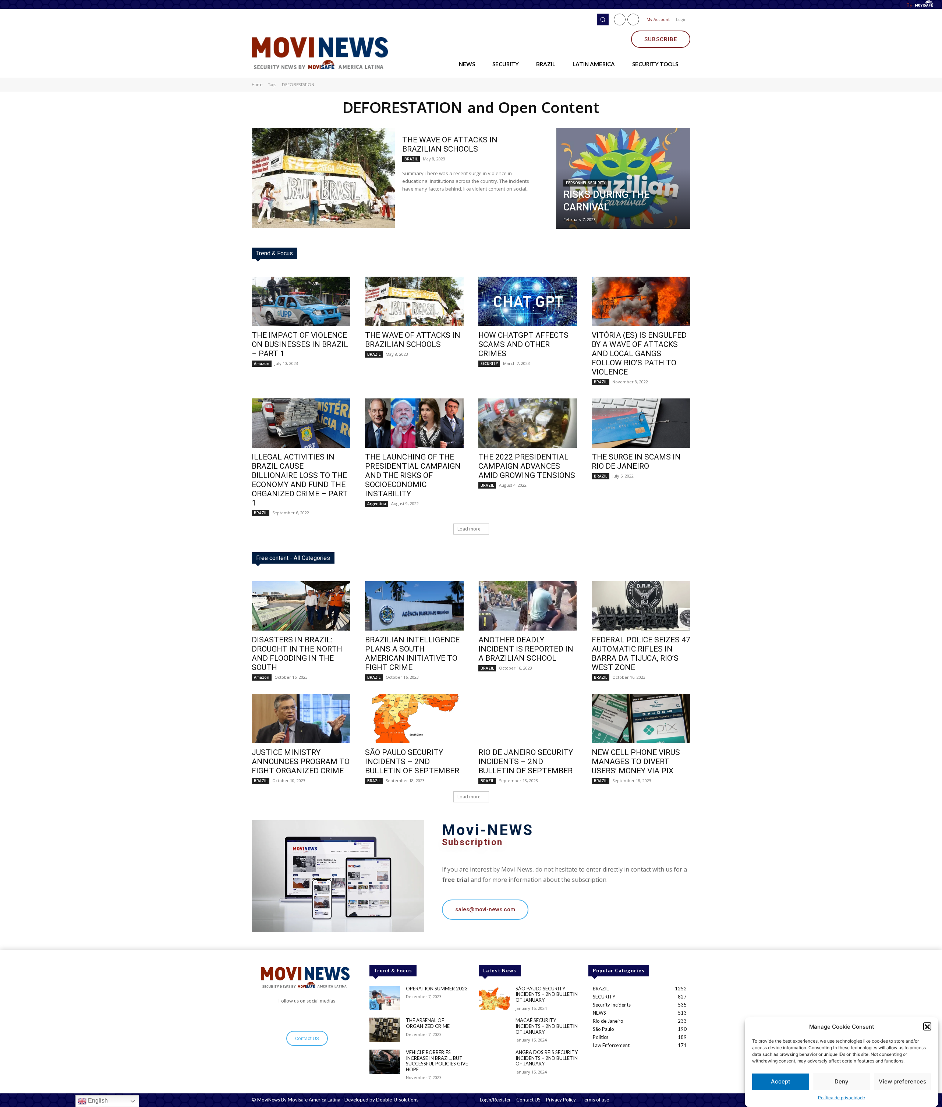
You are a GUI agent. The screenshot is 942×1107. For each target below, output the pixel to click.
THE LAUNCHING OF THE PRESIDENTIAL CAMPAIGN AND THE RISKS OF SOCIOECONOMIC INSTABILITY (413, 475)
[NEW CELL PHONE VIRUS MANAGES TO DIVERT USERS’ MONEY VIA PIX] (641, 718)
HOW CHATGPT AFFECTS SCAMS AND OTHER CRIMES (523, 344)
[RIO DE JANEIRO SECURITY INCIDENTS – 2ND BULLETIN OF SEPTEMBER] (527, 718)
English (97, 1100)
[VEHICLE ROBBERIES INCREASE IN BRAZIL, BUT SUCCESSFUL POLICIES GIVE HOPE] (384, 1062)
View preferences (902, 1081)
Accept (780, 1081)
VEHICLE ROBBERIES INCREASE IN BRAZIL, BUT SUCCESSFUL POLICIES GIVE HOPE (437, 1060)
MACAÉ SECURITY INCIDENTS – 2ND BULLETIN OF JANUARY (547, 1026)
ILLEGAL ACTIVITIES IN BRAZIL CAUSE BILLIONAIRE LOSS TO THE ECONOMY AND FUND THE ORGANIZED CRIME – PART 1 (300, 480)
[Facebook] (620, 19)
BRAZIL (411, 159)
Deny (842, 1081)
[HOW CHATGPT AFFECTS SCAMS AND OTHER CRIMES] (527, 301)
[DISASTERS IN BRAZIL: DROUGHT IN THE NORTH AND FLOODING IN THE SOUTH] (301, 606)
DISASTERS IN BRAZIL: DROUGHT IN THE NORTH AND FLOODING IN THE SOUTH (297, 653)
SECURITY (489, 363)
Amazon (261, 363)
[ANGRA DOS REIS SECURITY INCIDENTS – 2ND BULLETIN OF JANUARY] (494, 1062)
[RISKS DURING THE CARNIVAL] (623, 178)
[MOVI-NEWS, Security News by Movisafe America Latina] (322, 51)
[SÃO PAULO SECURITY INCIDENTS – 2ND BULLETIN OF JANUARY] (494, 998)
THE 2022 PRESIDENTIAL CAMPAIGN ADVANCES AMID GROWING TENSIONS (526, 466)
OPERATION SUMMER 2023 (437, 988)
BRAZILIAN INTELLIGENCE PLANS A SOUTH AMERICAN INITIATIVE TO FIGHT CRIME (412, 653)
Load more (469, 529)
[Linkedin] (633, 19)
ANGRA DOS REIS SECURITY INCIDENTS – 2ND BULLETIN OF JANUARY (547, 1058)
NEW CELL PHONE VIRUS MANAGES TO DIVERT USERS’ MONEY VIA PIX (636, 761)
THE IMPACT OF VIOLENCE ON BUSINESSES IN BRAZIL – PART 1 (300, 344)
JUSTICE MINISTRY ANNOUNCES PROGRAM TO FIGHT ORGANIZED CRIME (301, 761)
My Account (658, 19)
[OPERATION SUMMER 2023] (384, 998)
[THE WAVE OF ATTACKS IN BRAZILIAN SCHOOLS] (323, 178)
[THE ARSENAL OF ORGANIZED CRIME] (384, 1030)
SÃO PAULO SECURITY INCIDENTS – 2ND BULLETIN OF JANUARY (547, 994)
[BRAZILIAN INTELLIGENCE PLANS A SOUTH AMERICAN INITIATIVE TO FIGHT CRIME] (414, 606)
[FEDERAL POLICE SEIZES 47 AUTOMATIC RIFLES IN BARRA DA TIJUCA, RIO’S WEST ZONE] (641, 606)
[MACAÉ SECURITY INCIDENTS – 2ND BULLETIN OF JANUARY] (494, 1030)
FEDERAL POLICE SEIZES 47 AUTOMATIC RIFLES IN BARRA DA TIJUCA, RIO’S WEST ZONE (641, 653)
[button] (927, 1026)
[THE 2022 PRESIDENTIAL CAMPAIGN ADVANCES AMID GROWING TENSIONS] (527, 423)
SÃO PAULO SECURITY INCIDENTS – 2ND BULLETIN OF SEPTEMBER (412, 761)
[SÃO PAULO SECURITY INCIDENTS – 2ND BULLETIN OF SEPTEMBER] (414, 718)
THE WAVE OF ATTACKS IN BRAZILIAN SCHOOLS (449, 144)
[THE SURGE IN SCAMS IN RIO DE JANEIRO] (641, 423)
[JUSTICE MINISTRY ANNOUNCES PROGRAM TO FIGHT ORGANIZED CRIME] (301, 718)
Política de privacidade (841, 1097)
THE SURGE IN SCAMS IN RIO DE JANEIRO (636, 462)
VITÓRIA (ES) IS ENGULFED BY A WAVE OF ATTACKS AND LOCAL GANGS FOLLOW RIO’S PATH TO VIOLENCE (639, 353)
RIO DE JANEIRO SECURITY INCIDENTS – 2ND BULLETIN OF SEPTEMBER (525, 761)
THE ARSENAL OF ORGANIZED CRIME (428, 1023)
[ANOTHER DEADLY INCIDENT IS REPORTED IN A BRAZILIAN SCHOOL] (527, 606)
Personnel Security (585, 183)
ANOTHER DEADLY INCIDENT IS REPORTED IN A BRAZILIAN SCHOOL (525, 649)
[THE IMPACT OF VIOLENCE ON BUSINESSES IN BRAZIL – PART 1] (301, 301)
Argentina (376, 503)
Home (257, 84)
